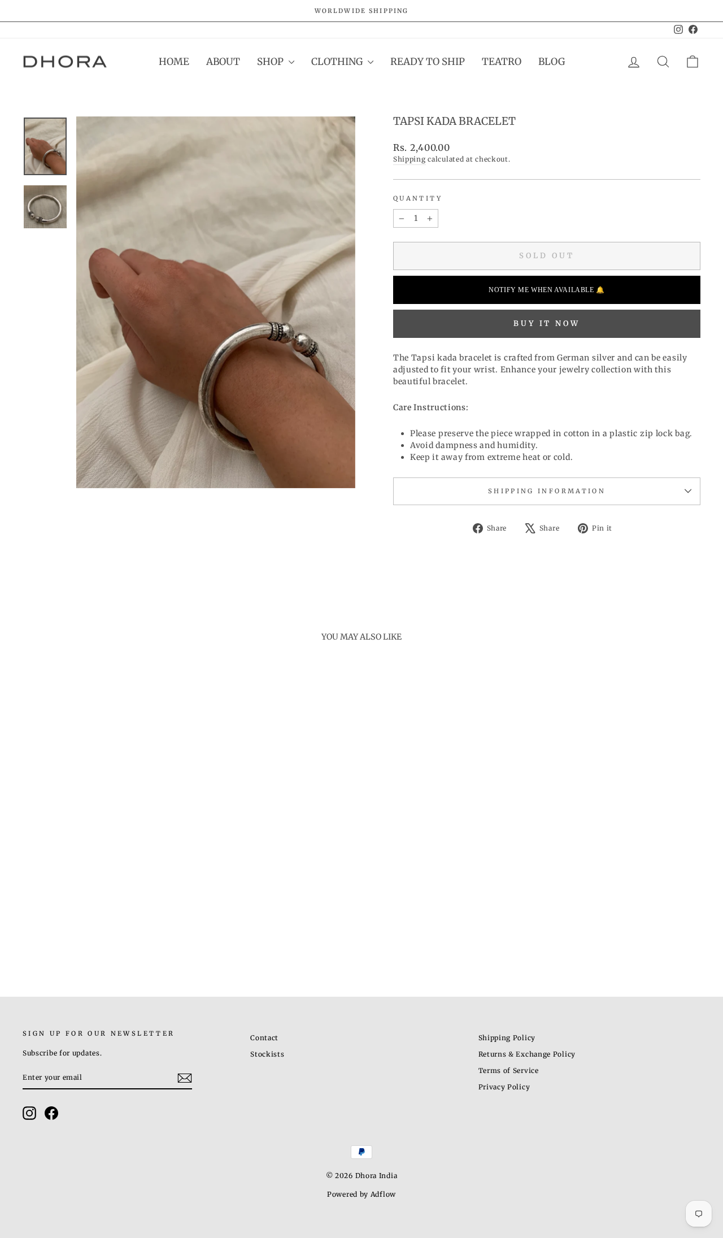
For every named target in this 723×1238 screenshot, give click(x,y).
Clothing (338, 61)
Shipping (409, 159)
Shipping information (547, 491)
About (223, 61)
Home (174, 61)
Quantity (417, 198)
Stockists (267, 1054)
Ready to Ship (427, 61)
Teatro (501, 61)
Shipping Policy (507, 1037)
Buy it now (546, 323)
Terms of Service (508, 1070)
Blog (551, 61)
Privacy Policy (504, 1087)
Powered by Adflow (361, 1194)
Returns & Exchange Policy (527, 1054)
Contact (264, 1037)
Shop (271, 61)
